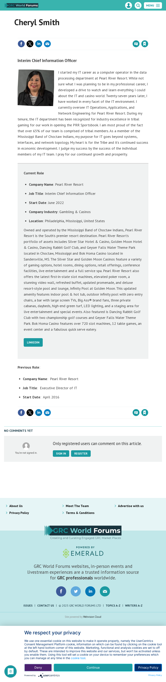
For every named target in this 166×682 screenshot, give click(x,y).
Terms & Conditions (80, 513)
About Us (16, 506)
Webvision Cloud (92, 616)
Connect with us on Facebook (61, 591)
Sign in (97, 35)
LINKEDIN (33, 342)
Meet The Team (77, 506)
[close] (148, 35)
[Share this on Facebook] (21, 43)
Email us (105, 591)
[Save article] (144, 43)
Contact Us (45, 605)
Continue (93, 667)
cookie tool (78, 658)
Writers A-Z (134, 605)
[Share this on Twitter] (30, 43)
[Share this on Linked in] (38, 43)
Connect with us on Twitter (75, 591)
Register (80, 453)
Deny (38, 667)
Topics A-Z (113, 605)
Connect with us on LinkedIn (90, 591)
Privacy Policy (19, 513)
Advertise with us (131, 506)
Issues (28, 605)
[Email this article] (47, 43)
